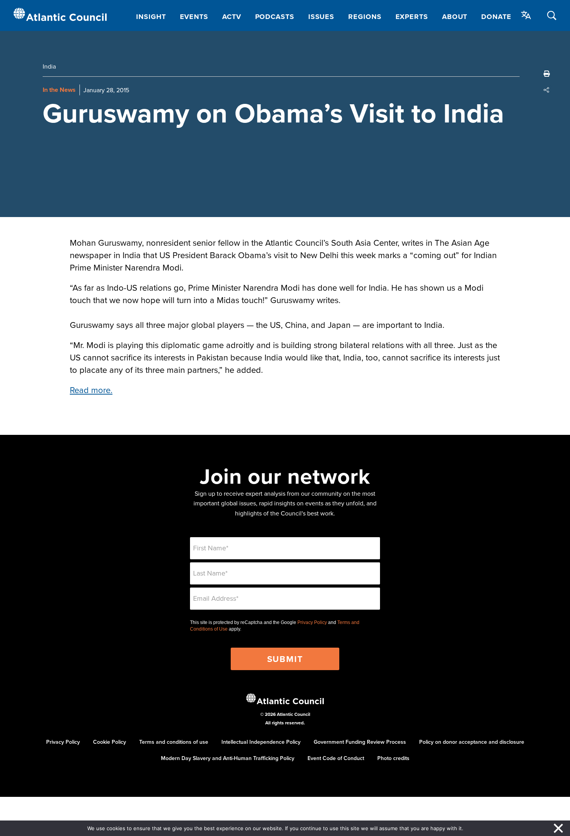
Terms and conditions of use (173, 742)
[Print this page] (547, 73)
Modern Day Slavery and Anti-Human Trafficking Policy (227, 758)
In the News (59, 89)
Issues (321, 17)
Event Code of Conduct (335, 758)
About (455, 17)
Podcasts (274, 17)
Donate (496, 17)
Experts (412, 17)
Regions (364, 17)
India (49, 66)
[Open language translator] (526, 15)
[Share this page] (547, 90)
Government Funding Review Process (360, 742)
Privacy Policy (312, 622)
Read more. (91, 390)
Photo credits (393, 758)
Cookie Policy (109, 742)
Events (194, 17)
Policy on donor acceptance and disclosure (471, 742)
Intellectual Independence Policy (261, 742)
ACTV (231, 17)
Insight (151, 17)
